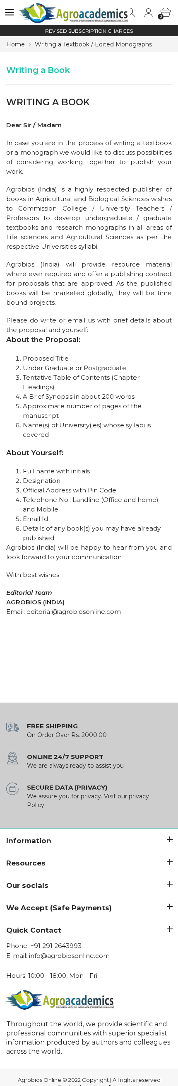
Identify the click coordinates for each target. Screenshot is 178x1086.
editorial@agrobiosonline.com (73, 612)
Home (15, 44)
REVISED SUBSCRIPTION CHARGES (89, 31)
